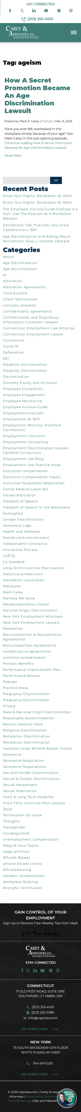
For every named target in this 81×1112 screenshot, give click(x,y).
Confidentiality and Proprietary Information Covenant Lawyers (31, 320)
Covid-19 (10, 346)
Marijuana (11, 586)
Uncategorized (16, 833)
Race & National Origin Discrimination (37, 712)
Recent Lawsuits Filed (23, 724)
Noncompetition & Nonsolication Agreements (32, 637)
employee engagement (24, 395)
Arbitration (13, 281)
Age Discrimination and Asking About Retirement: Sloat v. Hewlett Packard (37, 239)
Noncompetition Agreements (29, 645)
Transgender (14, 827)
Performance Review (21, 676)
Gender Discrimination (23, 519)
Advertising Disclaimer (42, 1096)
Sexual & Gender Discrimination (31, 779)
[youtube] (43, 971)
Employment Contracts (24, 436)
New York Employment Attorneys (33, 616)
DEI (6, 358)
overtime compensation (24, 657)
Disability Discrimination (25, 364)
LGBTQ (9, 556)
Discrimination (16, 377)
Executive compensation (25, 471)
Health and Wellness (21, 532)
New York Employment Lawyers (31, 622)
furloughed (13, 513)
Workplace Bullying (20, 882)
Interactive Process (20, 550)
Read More (13, 155)
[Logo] (23, 39)
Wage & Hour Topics (21, 845)
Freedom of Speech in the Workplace (36, 507)
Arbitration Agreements (24, 287)
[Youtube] (46, 12)
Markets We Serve (19, 598)
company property (19, 305)
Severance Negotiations (24, 767)
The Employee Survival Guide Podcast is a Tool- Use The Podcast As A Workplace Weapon (40, 213)
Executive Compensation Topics (32, 477)
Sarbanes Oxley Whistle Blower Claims (37, 748)
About (8, 257)
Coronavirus (14, 340)
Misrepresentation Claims (26, 604)
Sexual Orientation (20, 791)
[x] (22, 12)
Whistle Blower (16, 858)
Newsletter (13, 629)
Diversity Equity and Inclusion (30, 383)
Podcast (47, 121)
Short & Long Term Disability (28, 797)
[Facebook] (10, 12)
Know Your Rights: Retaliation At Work (37, 196)
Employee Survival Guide (25, 407)
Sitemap (25, 1101)
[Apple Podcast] (71, 12)
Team (8, 809)
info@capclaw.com (43, 1018)
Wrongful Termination (22, 888)
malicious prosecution (23, 574)
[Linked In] (34, 12)
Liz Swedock (14, 562)
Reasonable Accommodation (29, 718)
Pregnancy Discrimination (26, 694)
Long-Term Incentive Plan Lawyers (34, 568)
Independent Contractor (25, 544)
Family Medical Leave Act (25, 489)
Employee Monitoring (22, 401)
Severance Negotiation (23, 761)
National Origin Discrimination (30, 610)
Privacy (9, 706)
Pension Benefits (18, 664)
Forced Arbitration (19, 495)
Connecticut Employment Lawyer (33, 334)
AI (4, 275)
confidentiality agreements (27, 311)
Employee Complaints (23, 389)
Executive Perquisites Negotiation (34, 483)
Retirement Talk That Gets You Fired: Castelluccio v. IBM (36, 227)
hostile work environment (26, 538)
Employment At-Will (21, 419)
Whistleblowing (17, 870)
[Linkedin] (35, 971)
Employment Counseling (25, 442)
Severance (12, 754)
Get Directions (34, 1029)
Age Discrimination (20, 263)
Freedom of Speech (20, 501)
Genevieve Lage (17, 525)
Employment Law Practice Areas (32, 465)
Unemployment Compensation (31, 839)
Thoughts (11, 821)
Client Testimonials (20, 299)
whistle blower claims (22, 864)
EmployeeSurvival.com (23, 413)
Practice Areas (16, 688)
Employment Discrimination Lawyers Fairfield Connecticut (36, 450)
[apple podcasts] (58, 971)
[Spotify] (59, 12)
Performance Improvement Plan (32, 670)
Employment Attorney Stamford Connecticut (32, 427)
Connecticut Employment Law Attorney (39, 328)
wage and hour (16, 851)
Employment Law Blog (23, 459)
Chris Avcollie (15, 293)
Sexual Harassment (20, 785)
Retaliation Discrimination (26, 736)
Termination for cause (22, 815)
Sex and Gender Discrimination (31, 773)
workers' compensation (24, 876)
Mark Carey (13, 592)
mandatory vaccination (23, 580)
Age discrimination (20, 269)
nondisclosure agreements (27, 651)
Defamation (13, 352)
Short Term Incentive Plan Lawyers (34, 803)
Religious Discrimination (25, 730)
